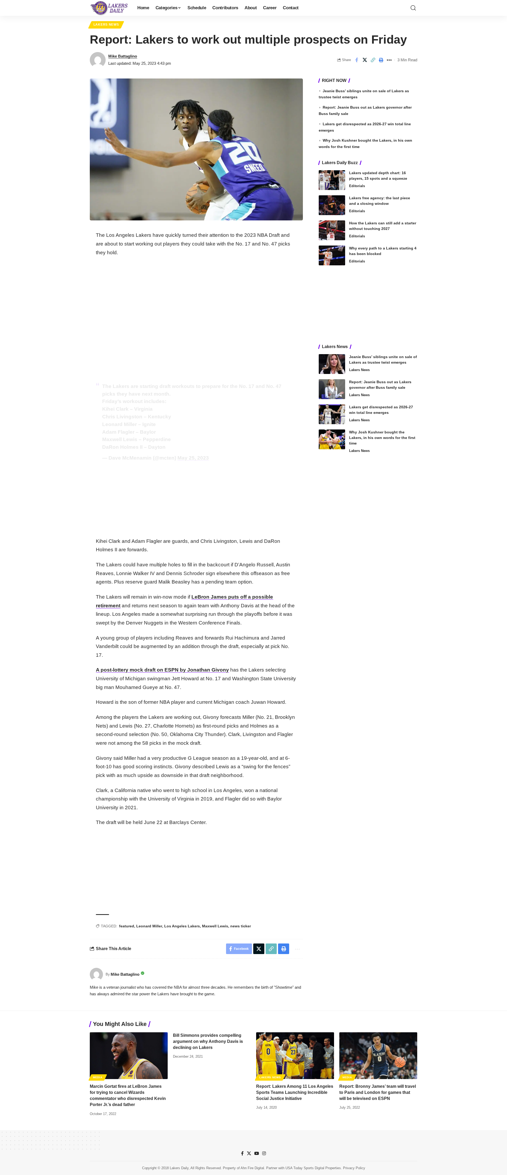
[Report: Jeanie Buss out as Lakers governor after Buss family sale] (332, 389)
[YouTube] (256, 1153)
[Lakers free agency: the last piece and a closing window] (332, 205)
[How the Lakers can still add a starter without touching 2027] (332, 230)
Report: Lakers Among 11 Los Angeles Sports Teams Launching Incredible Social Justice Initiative (294, 1092)
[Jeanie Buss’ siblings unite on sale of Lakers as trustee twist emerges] (332, 364)
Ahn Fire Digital (252, 1168)
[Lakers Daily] (109, 8)
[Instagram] (264, 1153)
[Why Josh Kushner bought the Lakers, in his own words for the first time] (332, 439)
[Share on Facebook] (356, 60)
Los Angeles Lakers (182, 926)
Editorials (357, 186)
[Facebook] (242, 1153)
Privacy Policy (354, 1168)
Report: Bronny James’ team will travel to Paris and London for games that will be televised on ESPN (377, 1092)
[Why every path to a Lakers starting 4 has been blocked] (332, 255)
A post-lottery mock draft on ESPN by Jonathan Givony (162, 670)
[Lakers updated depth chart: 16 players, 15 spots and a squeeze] (332, 180)
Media (97, 1077)
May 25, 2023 (193, 458)
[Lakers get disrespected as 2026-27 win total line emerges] (332, 414)
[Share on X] (364, 60)
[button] (413, 7)
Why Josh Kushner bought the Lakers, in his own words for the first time (382, 437)
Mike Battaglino (122, 56)
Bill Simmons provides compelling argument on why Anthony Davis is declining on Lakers (208, 1041)
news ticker (240, 926)
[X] (249, 1153)
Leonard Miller (149, 926)
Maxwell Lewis (215, 926)
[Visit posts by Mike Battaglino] (98, 60)
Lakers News (106, 24)
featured (126, 926)
